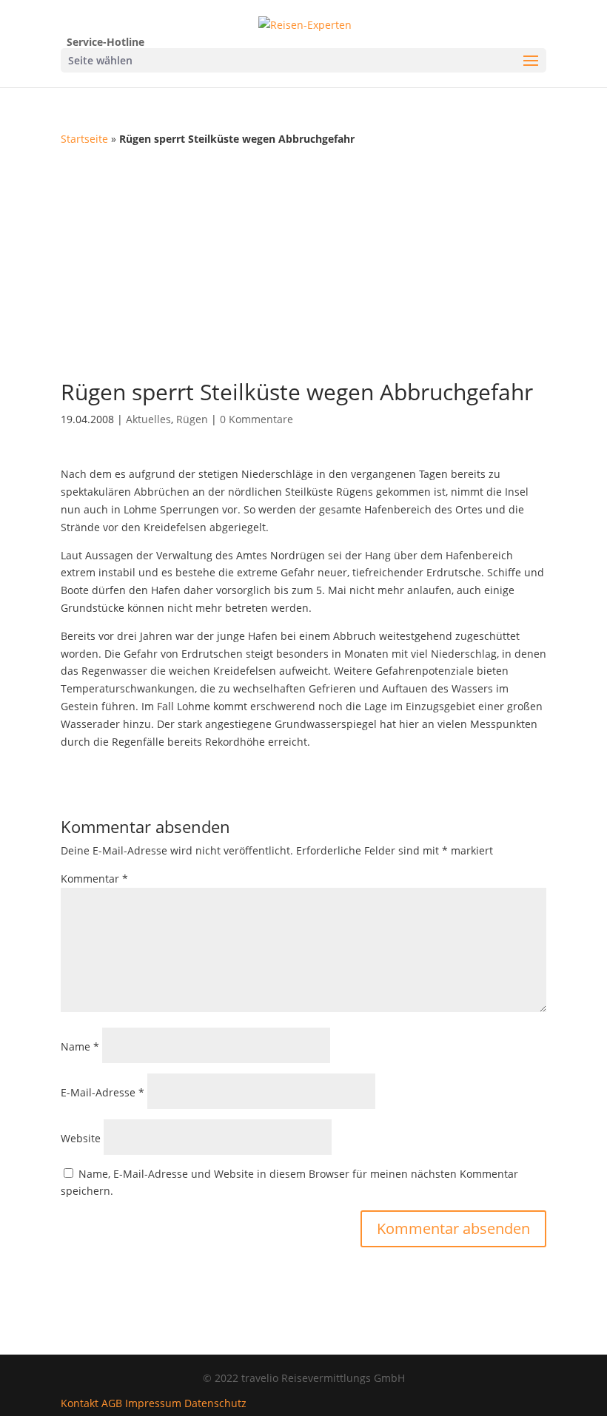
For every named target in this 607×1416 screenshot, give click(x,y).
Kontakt (79, 1403)
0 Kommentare (256, 419)
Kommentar (94, 878)
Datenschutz (215, 1403)
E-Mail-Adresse (102, 1092)
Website (81, 1138)
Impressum (153, 1403)
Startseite (84, 139)
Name (80, 1046)
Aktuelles (148, 419)
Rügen (192, 419)
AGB (111, 1403)
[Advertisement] (303, 259)
